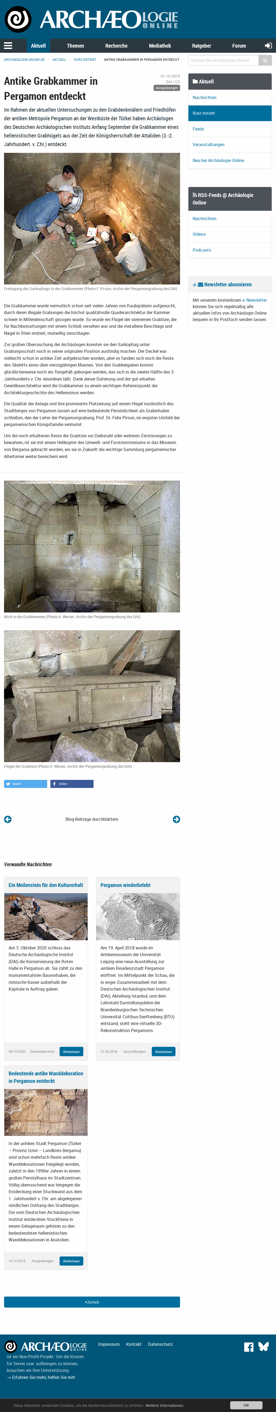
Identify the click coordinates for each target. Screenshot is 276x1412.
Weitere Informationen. (165, 1405)
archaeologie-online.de (24, 59)
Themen (75, 45)
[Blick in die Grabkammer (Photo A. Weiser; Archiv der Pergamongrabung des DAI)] (92, 546)
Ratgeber (201, 45)
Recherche (116, 45)
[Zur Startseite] (92, 19)
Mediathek (160, 45)
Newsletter (256, 300)
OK (246, 1405)
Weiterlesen (71, 1052)
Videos (199, 234)
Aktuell (38, 45)
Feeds (198, 129)
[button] (25, 784)
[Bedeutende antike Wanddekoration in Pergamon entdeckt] (46, 1112)
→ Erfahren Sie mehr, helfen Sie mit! (41, 1377)
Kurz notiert (85, 59)
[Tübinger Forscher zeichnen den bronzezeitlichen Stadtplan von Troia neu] (7, 819)
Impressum (109, 1344)
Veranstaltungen (209, 144)
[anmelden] (268, 45)
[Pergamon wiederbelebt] (138, 916)
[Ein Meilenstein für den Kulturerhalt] (46, 916)
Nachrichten (204, 97)
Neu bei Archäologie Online (218, 160)
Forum (239, 45)
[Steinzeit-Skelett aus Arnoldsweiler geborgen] (176, 819)
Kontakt (134, 1344)
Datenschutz (160, 1344)
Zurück (93, 1302)
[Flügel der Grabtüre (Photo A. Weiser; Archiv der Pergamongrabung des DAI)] (92, 696)
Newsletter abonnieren (227, 284)
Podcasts (202, 250)
